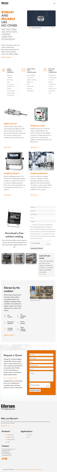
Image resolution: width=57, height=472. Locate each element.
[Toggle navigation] (54, 3)
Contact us (30, 434)
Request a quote (6, 57)
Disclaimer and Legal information (35, 469)
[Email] (6, 458)
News (29, 437)
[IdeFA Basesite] (4, 3)
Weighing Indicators (11, 439)
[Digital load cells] (14, 112)
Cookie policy (18, 469)
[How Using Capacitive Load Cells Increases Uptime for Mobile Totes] (19, 258)
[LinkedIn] (3, 458)
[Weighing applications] (41, 161)
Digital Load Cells (10, 434)
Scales (8, 442)
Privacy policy (25, 469)
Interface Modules (10, 437)
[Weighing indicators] (14, 161)
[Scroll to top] (53, 468)
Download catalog (36, 248)
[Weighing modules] (41, 113)
